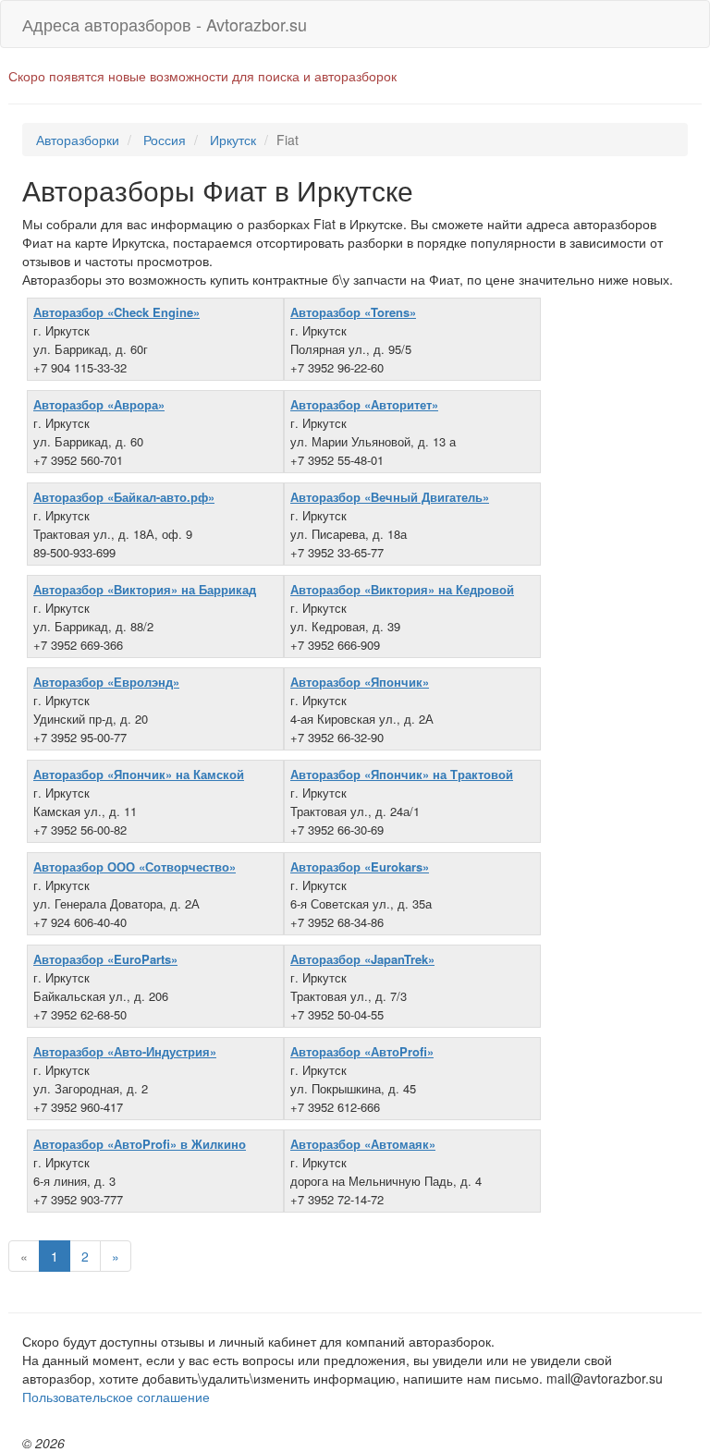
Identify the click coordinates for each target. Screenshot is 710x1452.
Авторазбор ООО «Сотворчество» (134, 866)
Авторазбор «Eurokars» (359, 866)
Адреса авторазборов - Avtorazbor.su (164, 24)
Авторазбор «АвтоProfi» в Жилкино (139, 1144)
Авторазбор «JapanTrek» (362, 959)
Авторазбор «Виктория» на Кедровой (402, 589)
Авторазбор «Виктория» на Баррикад (144, 589)
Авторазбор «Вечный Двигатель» (389, 497)
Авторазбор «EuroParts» (105, 959)
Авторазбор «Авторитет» (364, 404)
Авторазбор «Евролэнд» (106, 681)
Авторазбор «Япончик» (359, 681)
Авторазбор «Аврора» (99, 404)
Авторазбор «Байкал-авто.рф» (123, 497)
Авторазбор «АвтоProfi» (362, 1051)
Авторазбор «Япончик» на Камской (138, 774)
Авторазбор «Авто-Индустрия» (124, 1051)
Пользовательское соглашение (116, 1396)
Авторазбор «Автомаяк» (362, 1144)
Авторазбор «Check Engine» (116, 312)
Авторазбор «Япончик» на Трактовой (401, 774)
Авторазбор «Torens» (353, 312)
